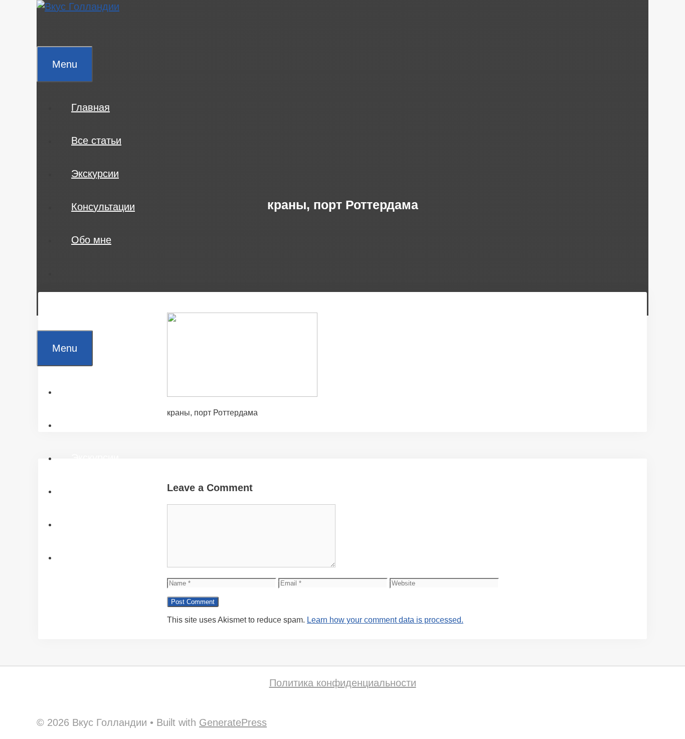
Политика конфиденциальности (342, 682)
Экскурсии (95, 173)
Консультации (103, 206)
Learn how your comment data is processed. (385, 620)
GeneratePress (233, 722)
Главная (90, 107)
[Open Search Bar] (51, 29)
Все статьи (96, 140)
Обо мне (91, 239)
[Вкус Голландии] (78, 6)
